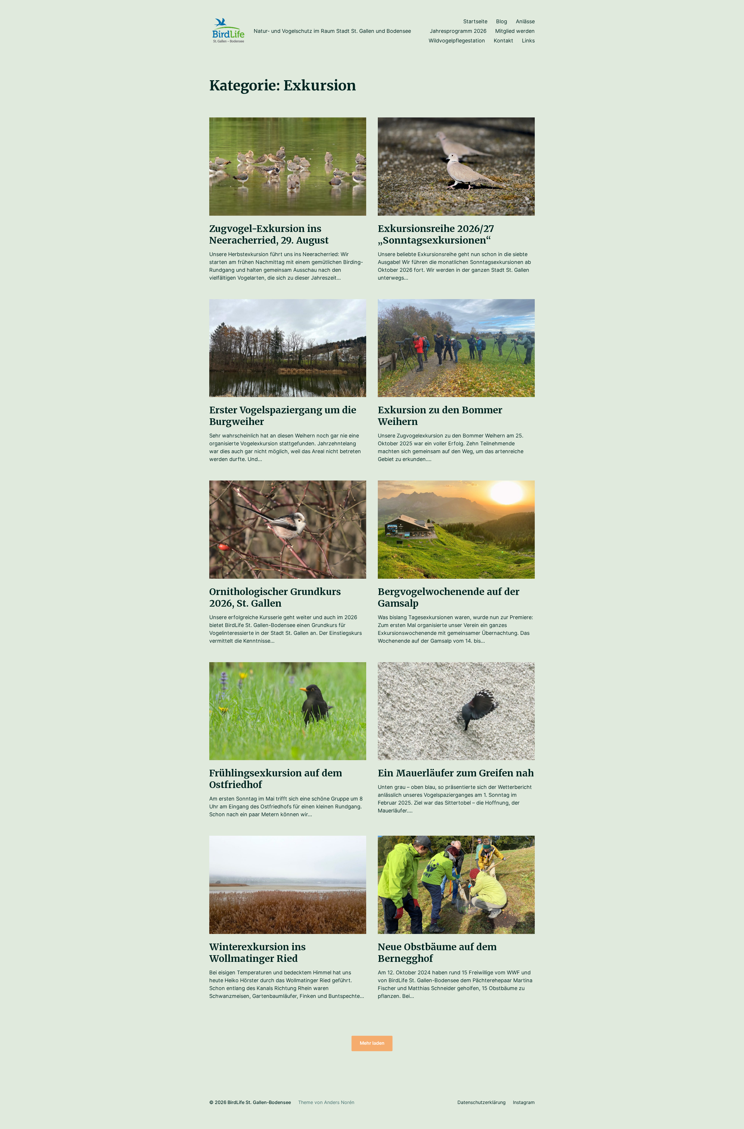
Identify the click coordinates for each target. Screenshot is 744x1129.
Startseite (475, 21)
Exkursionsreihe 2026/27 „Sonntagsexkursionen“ (436, 234)
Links (528, 40)
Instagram (524, 1102)
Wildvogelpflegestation (457, 40)
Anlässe (525, 21)
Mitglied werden (515, 31)
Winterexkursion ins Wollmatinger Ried (257, 952)
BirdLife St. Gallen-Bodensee (259, 1102)
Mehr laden (372, 1043)
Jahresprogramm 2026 (458, 31)
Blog (501, 21)
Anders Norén (339, 1102)
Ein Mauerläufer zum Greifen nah (456, 773)
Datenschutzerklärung (481, 1102)
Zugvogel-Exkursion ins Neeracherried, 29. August (269, 234)
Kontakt (503, 40)
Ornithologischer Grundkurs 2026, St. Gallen (275, 597)
